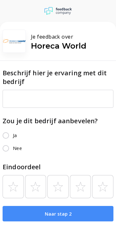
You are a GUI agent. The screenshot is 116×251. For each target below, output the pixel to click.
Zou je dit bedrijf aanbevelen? (50, 120)
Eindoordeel (22, 167)
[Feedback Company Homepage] (58, 11)
